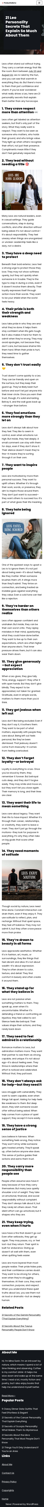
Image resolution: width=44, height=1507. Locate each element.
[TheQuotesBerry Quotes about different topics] (9, 3)
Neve (8, 1504)
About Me (7, 1464)
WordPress (32, 1504)
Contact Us (8, 1473)
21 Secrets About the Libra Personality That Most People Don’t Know (21, 1438)
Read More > (8, 1395)
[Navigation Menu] (39, 3)
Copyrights (8, 1490)
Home (5, 1498)
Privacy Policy (9, 1481)
